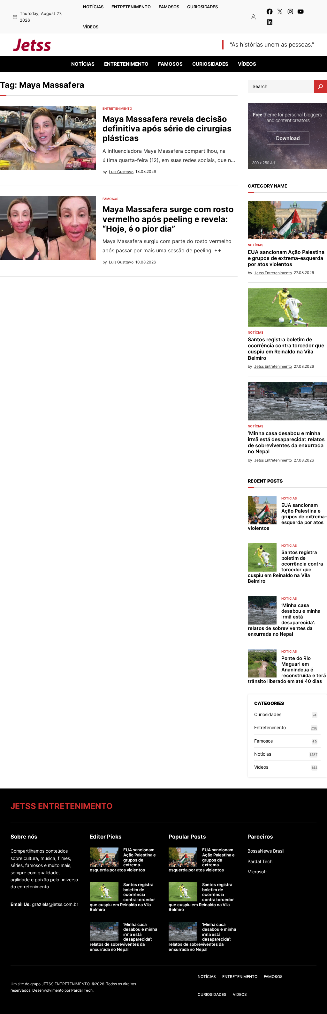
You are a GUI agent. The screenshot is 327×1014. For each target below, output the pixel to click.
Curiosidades (267, 714)
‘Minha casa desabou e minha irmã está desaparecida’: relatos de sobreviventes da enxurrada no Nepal (286, 442)
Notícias (255, 245)
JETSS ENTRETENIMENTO (105, 44)
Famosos (110, 199)
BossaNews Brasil (265, 851)
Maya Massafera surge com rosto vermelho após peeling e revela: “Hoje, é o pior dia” (168, 218)
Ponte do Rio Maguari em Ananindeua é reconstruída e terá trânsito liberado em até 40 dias (287, 669)
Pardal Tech (259, 861)
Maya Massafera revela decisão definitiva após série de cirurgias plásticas (167, 128)
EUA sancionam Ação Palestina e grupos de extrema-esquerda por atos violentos (286, 258)
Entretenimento (117, 108)
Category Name (267, 186)
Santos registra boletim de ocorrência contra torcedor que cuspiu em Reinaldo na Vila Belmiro (286, 349)
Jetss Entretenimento (273, 272)
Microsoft (257, 871)
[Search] (320, 86)
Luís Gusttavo (121, 171)
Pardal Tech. (82, 990)
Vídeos (261, 767)
